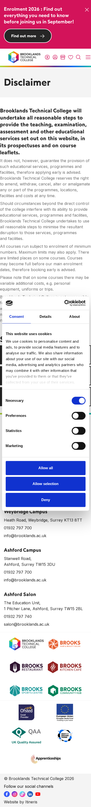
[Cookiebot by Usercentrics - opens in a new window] (64, 303)
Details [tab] (45, 316)
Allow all (45, 468)
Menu (88, 57)
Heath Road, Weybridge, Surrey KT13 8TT (43, 520)
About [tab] (74, 316)
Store (62, 57)
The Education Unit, (22, 602)
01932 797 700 (18, 527)
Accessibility (47, 57)
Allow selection (45, 484)
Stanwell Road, (18, 558)
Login (55, 57)
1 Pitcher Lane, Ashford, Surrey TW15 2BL (43, 608)
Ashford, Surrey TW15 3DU (29, 564)
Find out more (23, 35)
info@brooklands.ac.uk (25, 535)
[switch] (78, 416)
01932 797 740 (18, 616)
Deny (45, 500)
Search (78, 57)
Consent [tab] (16, 316)
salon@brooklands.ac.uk (26, 624)
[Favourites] (70, 57)
